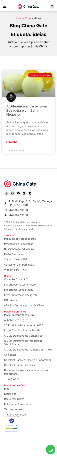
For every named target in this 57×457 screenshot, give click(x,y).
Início (19, 18)
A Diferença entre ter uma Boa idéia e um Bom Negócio (26, 110)
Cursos (8, 276)
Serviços (9, 235)
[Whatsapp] (6, 193)
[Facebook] (30, 193)
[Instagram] (12, 193)
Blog (28, 18)
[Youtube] (18, 193)
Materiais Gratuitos (15, 311)
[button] (4, 6)
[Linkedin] (24, 193)
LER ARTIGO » (12, 142)
